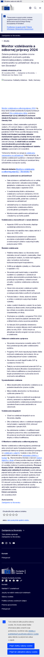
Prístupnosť (6, 558)
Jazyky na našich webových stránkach (16, 593)
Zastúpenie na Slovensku (11, 503)
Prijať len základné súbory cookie (23, 652)
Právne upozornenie (9, 605)
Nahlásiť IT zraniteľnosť (10, 588)
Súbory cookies (7, 597)
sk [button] (30, 8)
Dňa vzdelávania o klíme (18, 113)
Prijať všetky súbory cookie (20, 646)
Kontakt (4, 584)
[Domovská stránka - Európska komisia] (8, 7)
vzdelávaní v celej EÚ (12, 453)
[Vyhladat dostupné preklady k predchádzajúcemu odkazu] (37, 108)
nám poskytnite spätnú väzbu (18, 520)
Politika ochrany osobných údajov (14, 601)
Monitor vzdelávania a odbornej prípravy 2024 (19, 108)
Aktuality (6, 41)
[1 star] (4, 514)
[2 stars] (6, 514)
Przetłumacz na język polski (16, 27)
